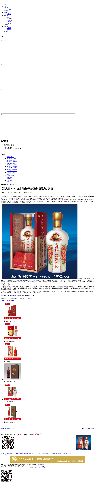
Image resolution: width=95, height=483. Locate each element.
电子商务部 (41, 464)
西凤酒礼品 (22, 454)
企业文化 (9, 28)
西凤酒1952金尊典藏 (12, 167)
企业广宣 (6, 15)
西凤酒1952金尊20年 (12, 160)
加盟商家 (6, 11)
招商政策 (6, 7)
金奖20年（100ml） (12, 174)
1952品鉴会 (9, 18)
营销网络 (9, 9)
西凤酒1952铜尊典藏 (12, 166)
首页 (5, 4)
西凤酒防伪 (46, 454)
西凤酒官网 (62, 2)
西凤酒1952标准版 (11, 158)
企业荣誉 (6, 25)
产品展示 (6, 6)
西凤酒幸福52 (10, 157)
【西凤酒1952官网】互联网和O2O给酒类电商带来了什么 (56, 453)
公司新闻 (3, 454)
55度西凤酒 (9, 180)
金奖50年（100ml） (12, 171)
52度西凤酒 (9, 178)
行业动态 (12, 184)
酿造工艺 (6, 12)
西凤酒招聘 (59, 454)
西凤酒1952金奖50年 (12, 164)
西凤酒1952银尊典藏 (12, 169)
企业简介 (6, 26)
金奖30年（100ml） (12, 172)
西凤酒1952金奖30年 (12, 161)
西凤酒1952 (30, 192)
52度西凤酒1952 (11, 163)
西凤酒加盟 (12, 198)
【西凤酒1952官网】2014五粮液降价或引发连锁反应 (19, 453)
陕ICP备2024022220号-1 (35, 467)
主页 (7, 184)
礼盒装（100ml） (11, 175)
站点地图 (44, 467)
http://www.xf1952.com (15, 295)
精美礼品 (9, 181)
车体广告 (9, 21)
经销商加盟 (9, 20)
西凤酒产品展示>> (7, 428)
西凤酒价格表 (71, 2)
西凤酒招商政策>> (88, 428)
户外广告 (9, 23)
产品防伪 (9, 14)
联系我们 (6, 31)
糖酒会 (8, 17)
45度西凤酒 (9, 177)
